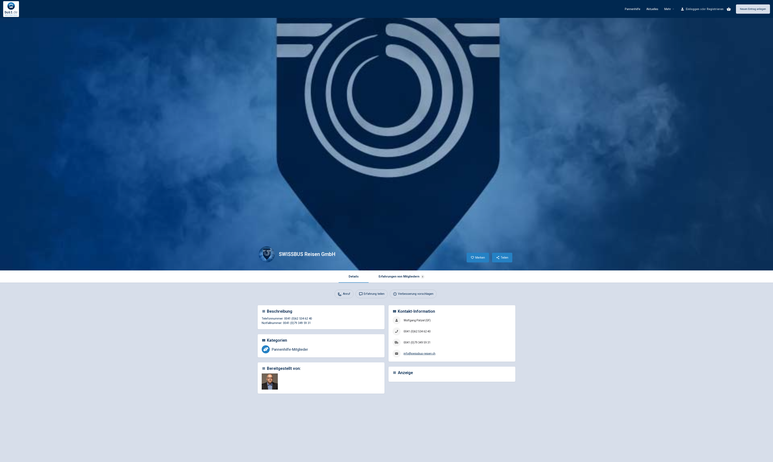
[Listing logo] (267, 254)
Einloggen (692, 9)
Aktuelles (652, 9)
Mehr (667, 9)
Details (354, 276)
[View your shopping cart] (728, 9)
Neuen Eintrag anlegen (753, 8)
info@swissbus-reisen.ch (419, 353)
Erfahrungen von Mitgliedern (401, 276)
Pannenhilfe (632, 9)
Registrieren (715, 9)
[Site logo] (11, 8)
